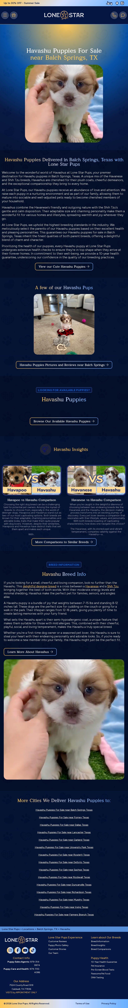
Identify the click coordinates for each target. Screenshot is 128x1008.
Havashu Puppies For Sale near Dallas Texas (64, 824)
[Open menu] (5, 15)
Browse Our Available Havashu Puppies (62, 421)
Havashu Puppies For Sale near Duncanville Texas (64, 884)
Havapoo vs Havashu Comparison (31, 500)
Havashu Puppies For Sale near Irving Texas (64, 907)
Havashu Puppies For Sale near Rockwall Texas (64, 877)
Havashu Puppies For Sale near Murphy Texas (64, 899)
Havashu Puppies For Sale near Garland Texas (64, 839)
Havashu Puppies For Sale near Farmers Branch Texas (64, 914)
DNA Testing (97, 977)
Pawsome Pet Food (100, 973)
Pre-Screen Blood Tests (102, 969)
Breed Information (100, 941)
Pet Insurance (97, 966)
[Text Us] (123, 15)
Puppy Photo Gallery (58, 945)
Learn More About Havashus (28, 652)
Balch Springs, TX (47, 929)
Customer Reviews (57, 941)
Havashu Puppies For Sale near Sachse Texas (64, 869)
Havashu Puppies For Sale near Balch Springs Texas (64, 809)
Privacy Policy (108, 1003)
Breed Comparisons (101, 949)
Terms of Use (82, 1003)
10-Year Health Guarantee (104, 962)
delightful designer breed (39, 586)
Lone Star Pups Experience (65, 937)
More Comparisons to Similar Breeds (62, 542)
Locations (28, 929)
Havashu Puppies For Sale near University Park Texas (64, 847)
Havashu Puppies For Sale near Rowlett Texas (64, 854)
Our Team (53, 953)
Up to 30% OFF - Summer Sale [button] (22, 3)
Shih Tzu (112, 586)
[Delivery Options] (110, 3)
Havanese (92, 586)
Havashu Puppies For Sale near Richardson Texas (64, 892)
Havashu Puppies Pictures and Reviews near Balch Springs (63, 365)
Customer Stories (57, 949)
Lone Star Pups (11, 929)
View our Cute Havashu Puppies (62, 266)
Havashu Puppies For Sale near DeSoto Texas (64, 862)
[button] (117, 3)
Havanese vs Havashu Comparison (96, 500)
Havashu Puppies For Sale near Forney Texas (64, 817)
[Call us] (114, 15)
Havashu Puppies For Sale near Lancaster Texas (64, 832)
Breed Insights (98, 945)
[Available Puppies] (13, 15)
